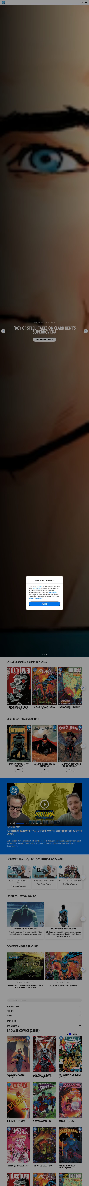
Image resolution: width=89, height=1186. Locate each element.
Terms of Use (37, 588)
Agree (44, 604)
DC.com (39, 586)
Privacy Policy (53, 592)
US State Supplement (35, 598)
